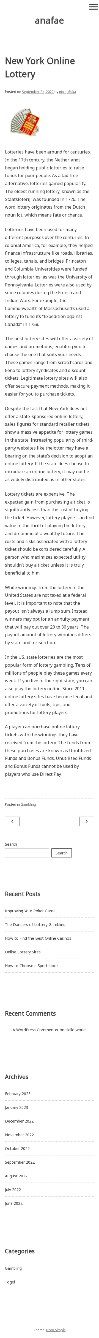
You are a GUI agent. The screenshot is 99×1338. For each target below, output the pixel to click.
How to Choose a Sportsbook (32, 965)
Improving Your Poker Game (30, 910)
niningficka (67, 91)
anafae (49, 20)
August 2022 (16, 1175)
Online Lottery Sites (23, 952)
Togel (10, 1282)
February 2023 (18, 1093)
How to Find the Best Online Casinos (38, 938)
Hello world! (75, 1029)
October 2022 (17, 1148)
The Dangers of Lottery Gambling (35, 924)
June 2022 (14, 1203)
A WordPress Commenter (36, 1029)
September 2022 (20, 1162)
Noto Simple (56, 1330)
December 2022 (19, 1121)
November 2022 (19, 1134)
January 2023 (16, 1107)
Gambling (28, 804)
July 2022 (13, 1189)
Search (11, 844)
